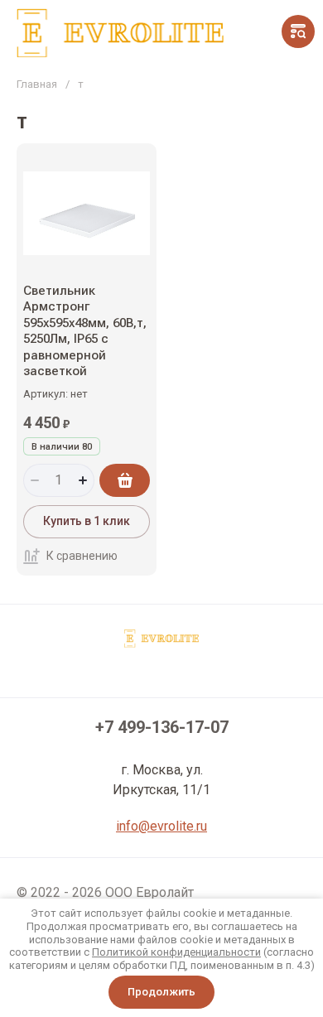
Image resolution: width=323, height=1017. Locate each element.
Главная (37, 84)
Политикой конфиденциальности (176, 952)
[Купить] (124, 480)
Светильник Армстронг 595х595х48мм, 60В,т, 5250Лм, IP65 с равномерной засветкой (85, 331)
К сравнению (82, 555)
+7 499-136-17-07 (162, 727)
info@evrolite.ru (161, 826)
